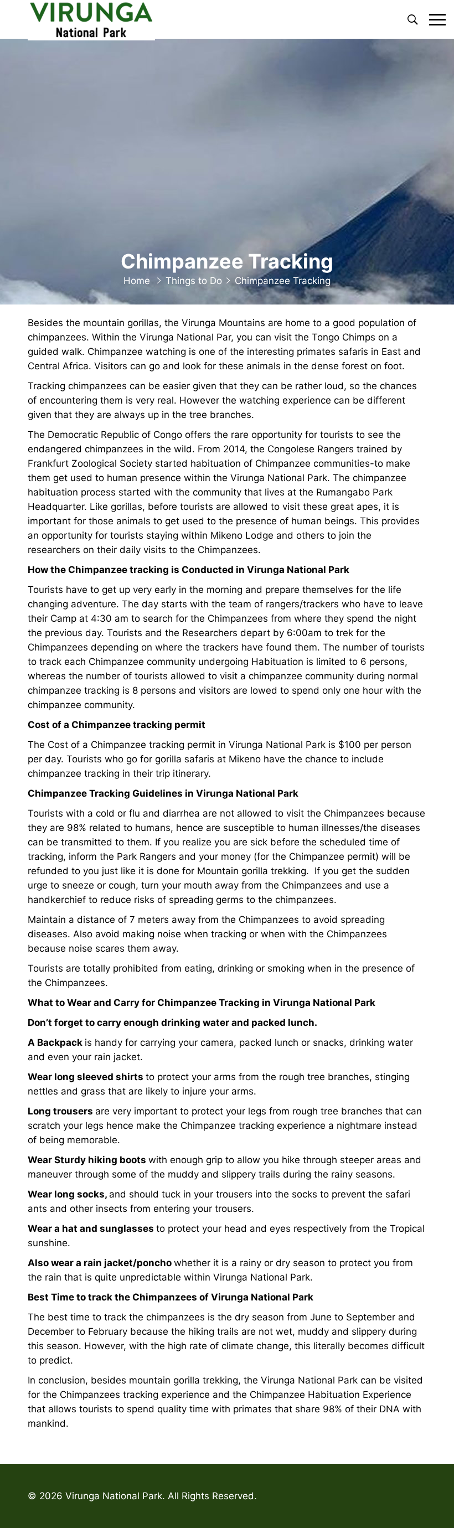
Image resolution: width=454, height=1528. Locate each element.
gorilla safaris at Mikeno (208, 759)
